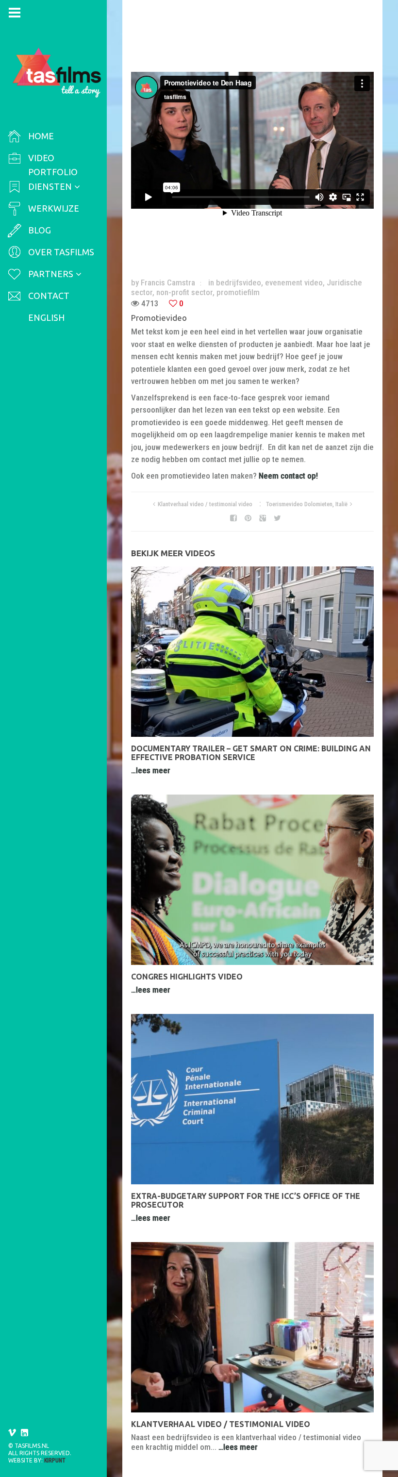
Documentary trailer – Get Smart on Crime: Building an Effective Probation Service (251, 753)
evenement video (294, 282)
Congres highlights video (187, 976)
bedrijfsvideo (238, 282)
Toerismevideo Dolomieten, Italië (307, 504)
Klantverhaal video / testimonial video (205, 504)
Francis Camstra (168, 282)
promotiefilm (238, 292)
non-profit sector (184, 292)
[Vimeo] (12, 1433)
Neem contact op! (288, 476)
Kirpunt (55, 1460)
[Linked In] (25, 1433)
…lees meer (150, 770)
